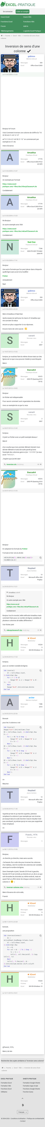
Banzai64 (31, 370)
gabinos (31, 56)
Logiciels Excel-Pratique (32, 31)
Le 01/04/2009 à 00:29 (10, 309)
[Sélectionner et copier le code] (41, 558)
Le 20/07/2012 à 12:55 (10, 491)
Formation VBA (6, 1086)
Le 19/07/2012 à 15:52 (10, 352)
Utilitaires (4, 1092)
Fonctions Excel (6, 22)
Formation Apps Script (30, 1086)
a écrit (18, 592)
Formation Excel (6, 1083)
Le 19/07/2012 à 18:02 (10, 388)
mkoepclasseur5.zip (14, 630)
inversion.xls (11, 464)
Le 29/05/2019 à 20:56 (10, 714)
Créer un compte (22, 12)
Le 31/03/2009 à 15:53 (10, 216)
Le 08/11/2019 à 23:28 (10, 922)
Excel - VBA (17, 36)
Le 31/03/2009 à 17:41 (10, 260)
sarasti (31, 335)
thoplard (31, 568)
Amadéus (31, 152)
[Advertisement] (22, 100)
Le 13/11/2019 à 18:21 (10, 993)
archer (31, 697)
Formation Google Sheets (31, 1083)
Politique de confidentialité (35, 1118)
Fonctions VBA (28, 22)
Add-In (25, 26)
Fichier (5, 276)
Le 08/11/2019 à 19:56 (10, 849)
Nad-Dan (32, 242)
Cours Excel (5, 17)
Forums (7, 36)
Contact (22, 1121)
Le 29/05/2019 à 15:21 (10, 586)
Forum (3, 26)
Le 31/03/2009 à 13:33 (10, 74)
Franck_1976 (31, 834)
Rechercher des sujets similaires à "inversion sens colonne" (22, 1061)
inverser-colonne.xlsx (15, 887)
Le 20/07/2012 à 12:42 (10, 428)
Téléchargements (7, 31)
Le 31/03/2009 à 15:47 (10, 171)
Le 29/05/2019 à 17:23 (10, 657)
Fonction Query (28, 1092)
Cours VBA (27, 17)
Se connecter (8, 12)
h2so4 (32, 638)
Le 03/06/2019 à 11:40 (10, 809)
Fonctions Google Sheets (31, 1089)
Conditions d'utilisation (18, 1118)
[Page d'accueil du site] (2, 36)
